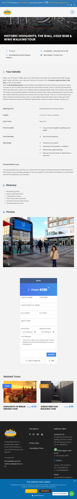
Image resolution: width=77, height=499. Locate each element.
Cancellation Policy (36, 448)
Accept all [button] (31, 491)
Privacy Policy (34, 443)
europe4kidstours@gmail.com (58, 3)
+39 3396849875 (24, 3)
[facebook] (68, 5)
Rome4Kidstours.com (13, 461)
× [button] (74, 481)
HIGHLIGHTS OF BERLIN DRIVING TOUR (14, 407)
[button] (38, 496)
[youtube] (71, 5)
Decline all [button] (45, 491)
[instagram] (74, 5)
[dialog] (38, 489)
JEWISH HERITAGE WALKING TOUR (49, 407)
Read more (52, 487)
